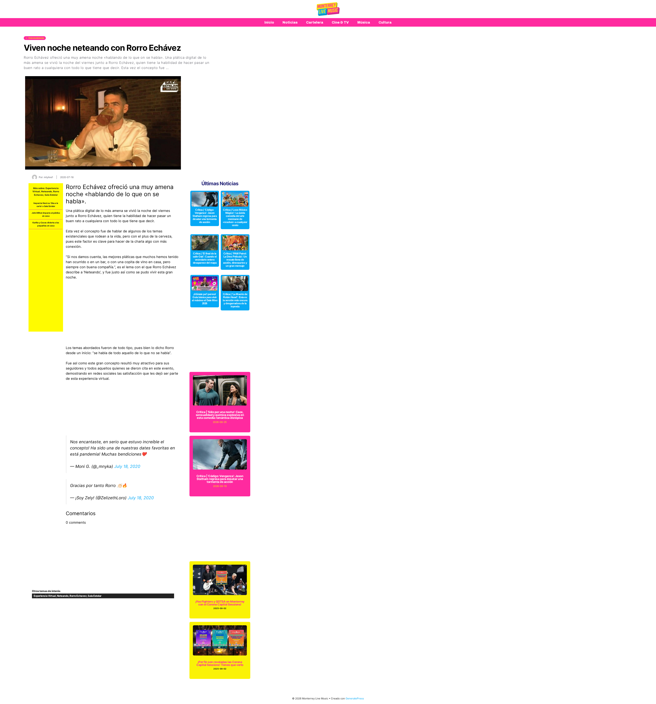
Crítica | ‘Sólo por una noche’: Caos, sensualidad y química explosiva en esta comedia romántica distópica (220, 415)
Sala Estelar (51, 194)
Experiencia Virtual (45, 595)
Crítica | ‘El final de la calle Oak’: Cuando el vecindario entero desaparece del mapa (205, 258)
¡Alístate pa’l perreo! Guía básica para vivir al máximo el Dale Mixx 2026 (204, 299)
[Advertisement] (45, 280)
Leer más (178, 68)
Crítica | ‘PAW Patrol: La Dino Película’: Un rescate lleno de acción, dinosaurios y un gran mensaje (235, 259)
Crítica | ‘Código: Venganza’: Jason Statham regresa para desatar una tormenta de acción (205, 216)
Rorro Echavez (78, 595)
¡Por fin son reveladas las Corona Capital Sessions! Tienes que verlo (219, 663)
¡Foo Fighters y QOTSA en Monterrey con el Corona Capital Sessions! (219, 603)
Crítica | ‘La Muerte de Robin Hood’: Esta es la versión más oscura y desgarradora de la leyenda (235, 300)
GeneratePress (355, 698)
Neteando (46, 191)
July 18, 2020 (127, 466)
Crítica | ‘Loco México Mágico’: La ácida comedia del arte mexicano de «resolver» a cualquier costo (235, 217)
